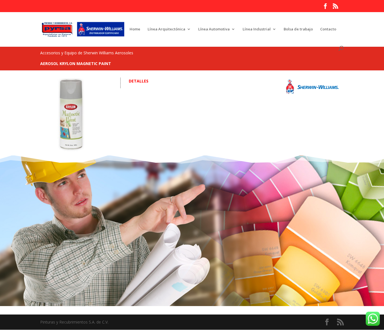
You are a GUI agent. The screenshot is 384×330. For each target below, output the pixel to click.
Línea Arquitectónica (166, 29)
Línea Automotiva (214, 29)
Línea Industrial (257, 29)
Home (135, 29)
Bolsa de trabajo (298, 29)
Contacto (328, 29)
